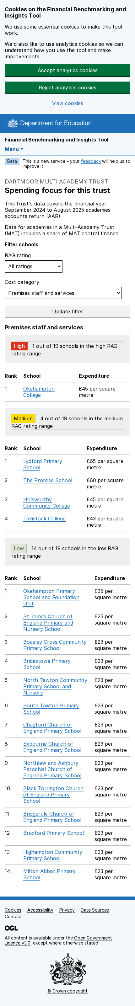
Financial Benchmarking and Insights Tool (56, 139)
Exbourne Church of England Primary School (52, 747)
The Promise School (47, 480)
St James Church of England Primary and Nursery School (48, 622)
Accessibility (40, 910)
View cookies (67, 103)
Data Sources (95, 910)
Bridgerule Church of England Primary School (52, 817)
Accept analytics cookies (68, 70)
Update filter (67, 311)
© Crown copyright (67, 990)
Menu (12, 149)
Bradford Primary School (53, 833)
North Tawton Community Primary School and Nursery (55, 686)
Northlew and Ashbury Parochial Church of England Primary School (52, 769)
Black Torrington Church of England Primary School (53, 794)
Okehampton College (39, 392)
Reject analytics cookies (67, 87)
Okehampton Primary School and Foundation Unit (51, 597)
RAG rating (18, 255)
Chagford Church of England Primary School (52, 727)
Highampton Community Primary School (52, 855)
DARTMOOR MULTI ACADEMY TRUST (56, 181)
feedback (91, 161)
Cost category (22, 282)
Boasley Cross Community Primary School (55, 645)
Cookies (13, 910)
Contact (13, 916)
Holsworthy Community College (46, 502)
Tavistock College (44, 518)
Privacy (67, 910)
